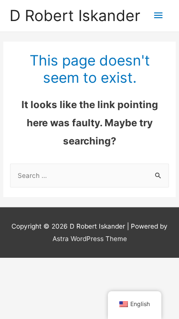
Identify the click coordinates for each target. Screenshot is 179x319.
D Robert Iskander (75, 15)
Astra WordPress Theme (90, 238)
